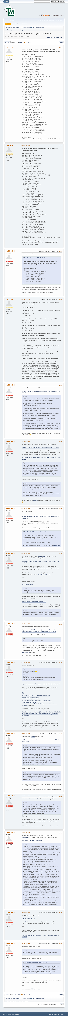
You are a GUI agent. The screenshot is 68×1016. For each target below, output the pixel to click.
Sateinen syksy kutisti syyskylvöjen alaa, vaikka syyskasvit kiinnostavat (40, 447)
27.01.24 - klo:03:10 (26, 662)
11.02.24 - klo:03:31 (26, 832)
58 (20, 42)
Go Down (7, 42)
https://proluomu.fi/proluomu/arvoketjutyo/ (34, 601)
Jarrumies (9, 47)
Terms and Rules (55, 1014)
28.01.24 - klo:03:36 (26, 733)
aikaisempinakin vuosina (44, 574)
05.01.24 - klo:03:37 (26, 623)
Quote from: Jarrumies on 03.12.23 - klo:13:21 (35, 258)
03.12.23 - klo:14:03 (26, 145)
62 (28, 42)
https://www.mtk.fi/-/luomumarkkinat (32, 840)
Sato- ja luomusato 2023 (28, 918)
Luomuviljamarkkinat (27, 584)
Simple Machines (15, 1014)
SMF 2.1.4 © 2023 (7, 1014)
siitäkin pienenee (35, 989)
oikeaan (33, 736)
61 (26, 42)
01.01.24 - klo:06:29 (26, 508)
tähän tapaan (41, 556)
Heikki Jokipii (10, 251)
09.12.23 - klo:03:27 (26, 385)
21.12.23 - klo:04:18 (26, 441)
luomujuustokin (26, 652)
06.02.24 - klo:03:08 (26, 796)
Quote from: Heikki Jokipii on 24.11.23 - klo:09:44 (35, 532)
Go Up (6, 994)
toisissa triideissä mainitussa (32, 799)
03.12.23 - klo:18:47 (26, 251)
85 (31, 42)
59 (22, 42)
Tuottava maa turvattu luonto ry (49, 20)
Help (50, 1014)
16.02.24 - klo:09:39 (26, 943)
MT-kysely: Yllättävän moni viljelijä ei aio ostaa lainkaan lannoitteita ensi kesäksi (41, 392)
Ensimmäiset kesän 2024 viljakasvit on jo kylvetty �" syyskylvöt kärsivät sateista (41, 458)
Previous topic (51, 37)
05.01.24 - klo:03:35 (26, 553)
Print (61, 42)
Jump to (40, 1004)
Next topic (59, 37)
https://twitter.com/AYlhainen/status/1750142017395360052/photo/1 (41, 684)
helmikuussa (28, 573)
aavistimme (56, 545)
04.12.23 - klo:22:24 (26, 299)
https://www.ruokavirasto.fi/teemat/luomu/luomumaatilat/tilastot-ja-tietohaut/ (40, 562)
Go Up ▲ (62, 1014)
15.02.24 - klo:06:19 (26, 912)
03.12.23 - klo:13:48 (26, 47)
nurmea (35, 500)
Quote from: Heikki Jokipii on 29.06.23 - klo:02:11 (35, 962)
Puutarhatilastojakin (27, 922)
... (18, 42)
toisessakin (25, 837)
